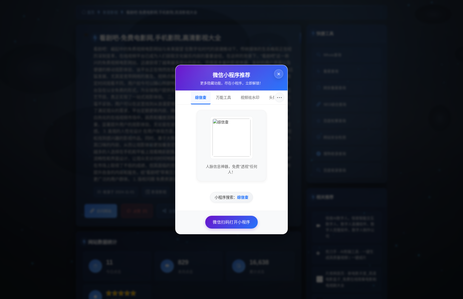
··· (279, 97)
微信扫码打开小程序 (231, 222)
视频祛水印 (250, 97)
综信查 (200, 97)
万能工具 (223, 97)
